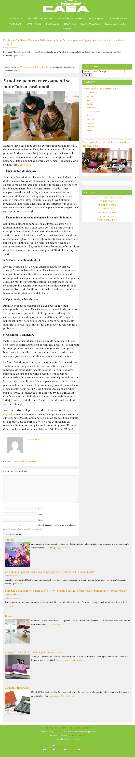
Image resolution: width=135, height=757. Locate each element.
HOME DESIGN (15, 18)
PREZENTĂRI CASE (118, 18)
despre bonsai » (59, 624)
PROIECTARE (15, 23)
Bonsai (9, 616)
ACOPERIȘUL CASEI (107, 204)
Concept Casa (67, 7)
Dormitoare (90, 107)
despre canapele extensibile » (70, 660)
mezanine (90, 126)
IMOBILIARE (52, 23)
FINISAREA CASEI (107, 208)
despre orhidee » (62, 547)
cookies (58, 731)
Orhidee (9, 539)
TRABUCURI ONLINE (107, 220)
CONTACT (63, 727)
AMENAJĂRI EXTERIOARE (71, 18)
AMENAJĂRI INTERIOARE (40, 18)
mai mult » (20, 55)
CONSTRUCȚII (34, 23)
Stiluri (88, 134)
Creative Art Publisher (76, 735)
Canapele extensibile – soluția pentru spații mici (33, 652)
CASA (19, 66)
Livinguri (90, 119)
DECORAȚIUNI (96, 18)
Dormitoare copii (93, 111)
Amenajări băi (91, 92)
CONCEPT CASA (107, 201)
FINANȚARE (70, 23)
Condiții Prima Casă (17, 687)
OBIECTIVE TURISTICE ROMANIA (107, 197)
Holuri (89, 115)
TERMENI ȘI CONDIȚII (79, 727)
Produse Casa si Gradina (116, 23)
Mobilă (89, 130)
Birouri (89, 100)
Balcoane (90, 96)
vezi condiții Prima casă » (64, 695)
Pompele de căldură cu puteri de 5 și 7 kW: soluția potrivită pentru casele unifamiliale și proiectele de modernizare (66, 592)
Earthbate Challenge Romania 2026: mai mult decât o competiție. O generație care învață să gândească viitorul (64, 42)
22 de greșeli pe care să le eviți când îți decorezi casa (105, 143)
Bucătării (89, 103)
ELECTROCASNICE (90, 23)
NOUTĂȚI (67, 29)
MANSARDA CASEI (107, 212)
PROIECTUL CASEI (107, 216)
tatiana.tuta (15, 47)
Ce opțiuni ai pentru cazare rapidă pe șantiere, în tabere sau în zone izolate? (50, 572)
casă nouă (25, 164)
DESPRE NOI (51, 727)
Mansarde (90, 122)
